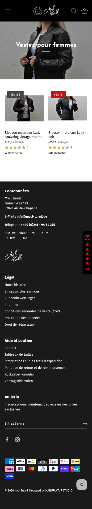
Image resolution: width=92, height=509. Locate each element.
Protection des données (23, 318)
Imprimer (11, 305)
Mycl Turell (21, 490)
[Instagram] (17, 439)
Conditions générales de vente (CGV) (32, 311)
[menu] (7, 11)
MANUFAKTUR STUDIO (58, 490)
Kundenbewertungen (20, 298)
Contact (10, 348)
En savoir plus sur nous (22, 291)
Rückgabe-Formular (19, 374)
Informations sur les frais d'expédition (34, 361)
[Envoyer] (85, 423)
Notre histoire (15, 285)
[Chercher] (74, 12)
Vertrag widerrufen (19, 381)
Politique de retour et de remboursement (36, 368)
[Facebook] (7, 439)
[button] (87, 252)
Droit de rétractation (20, 325)
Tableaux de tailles (19, 355)
